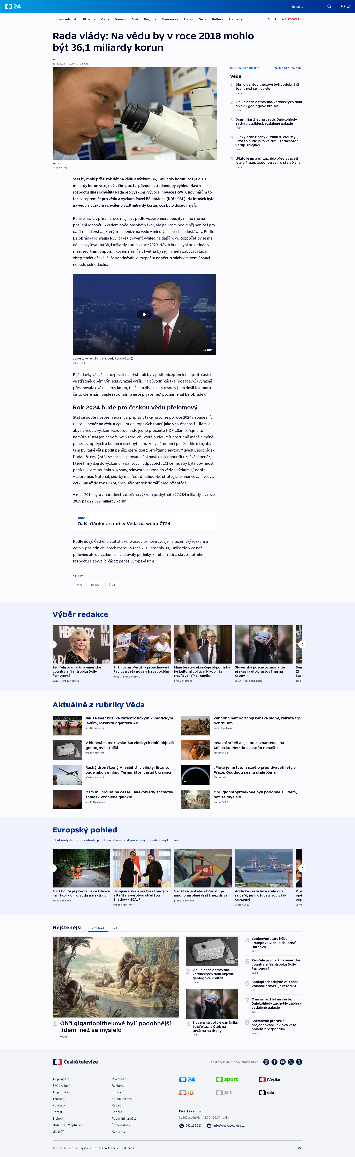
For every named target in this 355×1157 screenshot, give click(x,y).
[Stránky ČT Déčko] (186, 1092)
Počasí (189, 19)
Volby (105, 19)
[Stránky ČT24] (187, 1079)
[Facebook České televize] (274, 1062)
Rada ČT (117, 1105)
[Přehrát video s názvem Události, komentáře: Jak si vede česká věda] (144, 314)
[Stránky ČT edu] (266, 1092)
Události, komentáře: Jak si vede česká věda (101, 358)
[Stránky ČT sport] (227, 1079)
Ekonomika (170, 19)
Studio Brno (120, 1092)
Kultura (217, 19)
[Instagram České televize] (266, 1062)
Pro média (119, 1079)
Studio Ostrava (122, 1099)
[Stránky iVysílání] (271, 1079)
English (83, 1148)
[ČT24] (13, 6)
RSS (299, 1148)
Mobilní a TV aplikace (67, 1125)
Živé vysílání (61, 1085)
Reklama (118, 1085)
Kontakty (118, 1131)
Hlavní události (66, 19)
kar (55, 59)
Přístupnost (127, 1148)
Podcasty (236, 19)
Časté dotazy (121, 1125)
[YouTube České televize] (282, 1062)
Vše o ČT (58, 1131)
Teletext (59, 1099)
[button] (144, 314)
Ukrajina (89, 19)
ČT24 (112, 585)
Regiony (150, 19)
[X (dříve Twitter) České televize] (291, 1062)
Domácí (120, 19)
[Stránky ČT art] (224, 1092)
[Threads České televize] (299, 1062)
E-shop (58, 1118)
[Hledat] (329, 6)
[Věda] (135, 113)
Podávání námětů (124, 1118)
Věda (202, 19)
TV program (61, 1079)
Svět (135, 19)
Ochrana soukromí (103, 1148)
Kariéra (117, 1112)
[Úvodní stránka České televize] (76, 1062)
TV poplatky (61, 1092)
